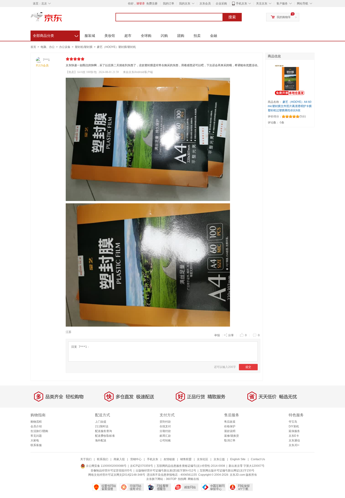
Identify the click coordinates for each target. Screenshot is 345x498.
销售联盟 (186, 459)
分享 (231, 335)
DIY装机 (294, 426)
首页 (33, 47)
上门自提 (100, 421)
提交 (248, 367)
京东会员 (205, 3)
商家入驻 (119, 459)
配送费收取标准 (105, 435)
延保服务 (294, 431)
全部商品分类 (55, 35)
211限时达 (101, 426)
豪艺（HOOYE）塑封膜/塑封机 (116, 47)
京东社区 (202, 459)
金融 (213, 36)
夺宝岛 (293, 421)
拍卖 (197, 36)
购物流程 (36, 421)
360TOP (171, 479)
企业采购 (221, 3)
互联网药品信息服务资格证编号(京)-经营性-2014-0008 (191, 465)
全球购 (146, 36)
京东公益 (219, 459)
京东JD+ (294, 445)
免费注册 (151, 3)
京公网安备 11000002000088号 (105, 465)
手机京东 (241, 3)
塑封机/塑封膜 (84, 47)
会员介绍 (36, 426)
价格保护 (229, 426)
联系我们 (102, 459)
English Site (237, 459)
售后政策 (229, 421)
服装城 (89, 36)
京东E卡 (294, 435)
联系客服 (36, 445)
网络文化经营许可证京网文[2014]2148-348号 (116, 474)
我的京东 (184, 3)
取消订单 (229, 440)
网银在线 (193, 479)
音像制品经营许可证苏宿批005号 (111, 470)
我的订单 (168, 3)
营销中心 (136, 459)
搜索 (232, 17)
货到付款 (165, 421)
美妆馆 (109, 36)
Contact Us (258, 459)
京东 (62, 19)
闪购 (164, 36)
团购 (180, 36)
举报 (217, 335)
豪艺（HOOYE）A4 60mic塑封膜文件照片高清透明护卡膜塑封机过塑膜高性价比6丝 (290, 106)
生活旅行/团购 (39, 431)
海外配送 (100, 440)
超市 (127, 36)
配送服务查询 (103, 431)
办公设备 (65, 47)
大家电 (35, 440)
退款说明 (229, 431)
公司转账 (165, 440)
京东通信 (294, 440)
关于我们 (86, 459)
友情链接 (169, 459)
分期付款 (165, 431)
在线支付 (165, 426)
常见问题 (36, 435)
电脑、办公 (48, 47)
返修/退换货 (231, 435)
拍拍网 (182, 479)
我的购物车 (284, 17)
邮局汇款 (165, 435)
